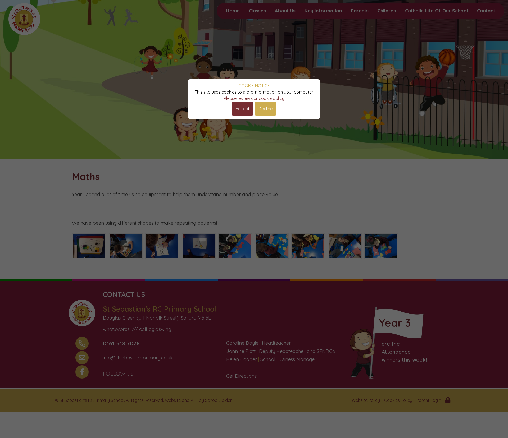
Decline (265, 108)
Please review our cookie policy (254, 98)
